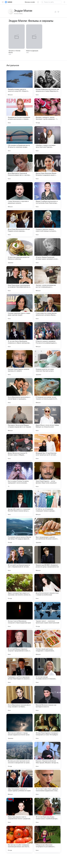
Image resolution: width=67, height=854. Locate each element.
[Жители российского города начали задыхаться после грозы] (19, 727)
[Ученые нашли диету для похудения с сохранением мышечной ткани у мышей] (47, 643)
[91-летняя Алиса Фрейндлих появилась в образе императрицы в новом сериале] (19, 335)
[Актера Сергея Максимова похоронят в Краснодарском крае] (19, 615)
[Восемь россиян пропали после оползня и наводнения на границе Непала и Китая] (19, 755)
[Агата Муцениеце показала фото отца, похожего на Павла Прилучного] (19, 699)
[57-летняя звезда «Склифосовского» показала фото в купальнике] (47, 671)
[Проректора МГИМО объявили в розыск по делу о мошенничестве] (47, 559)
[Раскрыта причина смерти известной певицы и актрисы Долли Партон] (47, 223)
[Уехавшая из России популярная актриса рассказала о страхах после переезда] (19, 111)
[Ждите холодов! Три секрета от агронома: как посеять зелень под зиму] (19, 587)
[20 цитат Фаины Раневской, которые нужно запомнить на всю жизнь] (47, 251)
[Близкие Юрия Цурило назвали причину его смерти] (19, 363)
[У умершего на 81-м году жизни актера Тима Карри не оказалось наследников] (19, 671)
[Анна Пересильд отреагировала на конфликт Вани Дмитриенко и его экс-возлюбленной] (19, 279)
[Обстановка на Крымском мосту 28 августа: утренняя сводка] (19, 139)
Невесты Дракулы (32, 51)
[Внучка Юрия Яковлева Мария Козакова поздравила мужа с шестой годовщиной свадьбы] (47, 167)
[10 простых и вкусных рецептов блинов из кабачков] (19, 251)
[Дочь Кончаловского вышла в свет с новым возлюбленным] (47, 587)
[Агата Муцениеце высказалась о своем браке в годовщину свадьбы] (19, 391)
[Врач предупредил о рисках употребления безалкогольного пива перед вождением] (47, 531)
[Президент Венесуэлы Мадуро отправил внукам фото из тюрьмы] (19, 419)
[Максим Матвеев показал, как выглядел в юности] (47, 699)
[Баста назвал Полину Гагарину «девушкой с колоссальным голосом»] (19, 475)
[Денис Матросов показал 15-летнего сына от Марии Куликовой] (19, 447)
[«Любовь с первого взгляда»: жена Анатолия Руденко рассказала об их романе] (47, 139)
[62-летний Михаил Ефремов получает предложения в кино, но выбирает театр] (19, 643)
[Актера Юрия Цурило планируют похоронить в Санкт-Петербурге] (47, 727)
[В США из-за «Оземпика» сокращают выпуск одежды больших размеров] (47, 503)
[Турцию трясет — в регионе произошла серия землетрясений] (47, 615)
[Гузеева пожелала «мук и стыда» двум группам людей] (19, 307)
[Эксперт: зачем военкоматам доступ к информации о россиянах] (47, 279)
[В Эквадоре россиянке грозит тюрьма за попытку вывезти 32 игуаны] (47, 391)
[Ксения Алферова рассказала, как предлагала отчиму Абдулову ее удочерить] (47, 83)
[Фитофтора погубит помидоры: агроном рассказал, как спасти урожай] (19, 839)
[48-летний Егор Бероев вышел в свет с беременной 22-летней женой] (19, 559)
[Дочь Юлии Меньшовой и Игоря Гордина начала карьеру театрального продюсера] (19, 223)
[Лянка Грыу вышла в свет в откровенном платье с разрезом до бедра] (19, 811)
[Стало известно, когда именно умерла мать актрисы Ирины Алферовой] (47, 307)
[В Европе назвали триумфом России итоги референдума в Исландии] (47, 335)
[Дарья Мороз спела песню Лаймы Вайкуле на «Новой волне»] (47, 419)
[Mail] (6, 2)
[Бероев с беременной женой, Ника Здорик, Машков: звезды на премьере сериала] (47, 755)
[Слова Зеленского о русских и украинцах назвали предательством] (19, 195)
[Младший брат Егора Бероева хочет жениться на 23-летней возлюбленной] (47, 447)
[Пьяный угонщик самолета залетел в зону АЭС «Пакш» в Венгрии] (19, 83)
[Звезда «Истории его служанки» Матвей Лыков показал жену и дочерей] (19, 503)
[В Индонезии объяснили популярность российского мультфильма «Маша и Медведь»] (47, 839)
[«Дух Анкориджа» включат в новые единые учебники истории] (19, 783)
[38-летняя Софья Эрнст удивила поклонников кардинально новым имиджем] (47, 783)
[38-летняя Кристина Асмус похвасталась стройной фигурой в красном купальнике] (47, 811)
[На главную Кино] (9, 2)
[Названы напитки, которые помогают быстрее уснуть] (47, 363)
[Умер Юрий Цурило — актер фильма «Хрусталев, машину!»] (47, 475)
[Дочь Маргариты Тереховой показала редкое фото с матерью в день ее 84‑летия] (19, 167)
